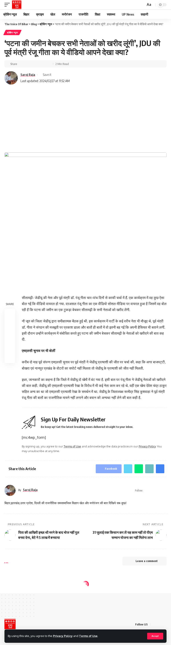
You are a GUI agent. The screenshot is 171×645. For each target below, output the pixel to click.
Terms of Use (88, 636)
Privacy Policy (63, 636)
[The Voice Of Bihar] (16, 4)
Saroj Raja (27, 75)
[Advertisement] (85, 119)
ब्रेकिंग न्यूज (12, 32)
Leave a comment (147, 561)
